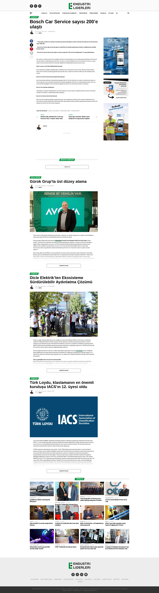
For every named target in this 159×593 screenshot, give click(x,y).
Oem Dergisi (79, 579)
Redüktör (116, 579)
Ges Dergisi (124, 579)
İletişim (110, 13)
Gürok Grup (58, 240)
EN (117, 13)
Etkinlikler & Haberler (69, 13)
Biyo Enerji (97, 579)
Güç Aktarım (35, 579)
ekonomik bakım (65, 110)
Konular (44, 13)
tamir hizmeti (76, 110)
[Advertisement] (67, 145)
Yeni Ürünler (83, 13)
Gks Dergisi (88, 579)
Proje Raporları (55, 13)
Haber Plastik (107, 579)
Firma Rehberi (94, 13)
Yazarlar (103, 13)
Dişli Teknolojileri (46, 579)
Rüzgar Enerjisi (69, 579)
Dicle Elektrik (79, 350)
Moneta (80, 581)
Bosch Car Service (54, 110)
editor (40, 33)
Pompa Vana (58, 579)
